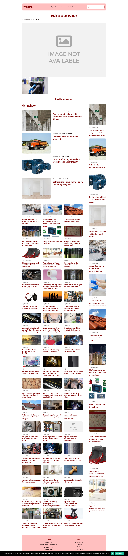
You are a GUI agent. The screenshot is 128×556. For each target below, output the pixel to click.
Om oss (57, 7)
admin (37, 20)
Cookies (63, 7)
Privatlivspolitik (119, 553)
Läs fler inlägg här (64, 99)
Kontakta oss (72, 7)
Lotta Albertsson (67, 133)
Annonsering (49, 7)
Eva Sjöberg (65, 156)
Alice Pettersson (67, 179)
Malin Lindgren (66, 111)
